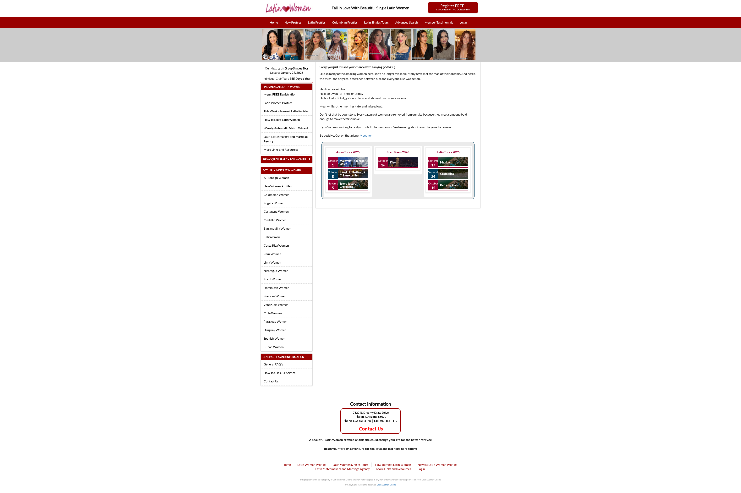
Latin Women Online (386, 484)
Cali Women (272, 237)
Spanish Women (274, 338)
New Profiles (292, 22)
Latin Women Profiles (278, 103)
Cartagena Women (276, 211)
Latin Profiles (317, 22)
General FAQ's (273, 364)
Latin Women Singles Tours (350, 464)
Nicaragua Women (276, 270)
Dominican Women (276, 287)
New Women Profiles (278, 186)
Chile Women (273, 313)
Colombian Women (276, 194)
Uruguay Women (275, 330)
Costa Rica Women (276, 245)
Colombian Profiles (345, 22)
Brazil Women (273, 279)
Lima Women (272, 262)
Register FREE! (453, 7)
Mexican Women (275, 296)
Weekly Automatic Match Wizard (286, 128)
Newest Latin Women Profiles (437, 464)
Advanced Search (406, 22)
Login (463, 22)
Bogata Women (274, 203)
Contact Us (271, 381)
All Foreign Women (276, 177)
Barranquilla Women (277, 228)
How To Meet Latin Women (282, 119)
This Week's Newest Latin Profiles (286, 111)
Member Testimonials (439, 22)
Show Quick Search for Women (284, 159)
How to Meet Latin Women (393, 464)
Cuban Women (274, 347)
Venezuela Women (276, 304)
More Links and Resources (281, 149)
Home (274, 22)
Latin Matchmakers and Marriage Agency (286, 139)
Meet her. (366, 135)
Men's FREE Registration (280, 94)
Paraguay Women (275, 321)
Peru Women (272, 254)
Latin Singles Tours (376, 22)
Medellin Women (275, 220)
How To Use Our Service (279, 373)
